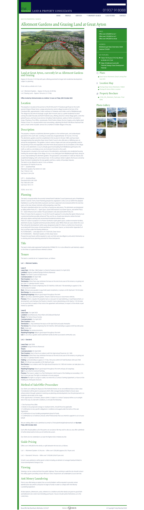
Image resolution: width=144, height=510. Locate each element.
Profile (68, 16)
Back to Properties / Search (31, 19)
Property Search (94, 16)
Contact (123, 16)
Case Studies (110, 16)
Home (58, 16)
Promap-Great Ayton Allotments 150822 (112, 87)
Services (79, 16)
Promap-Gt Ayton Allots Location (110, 89)
